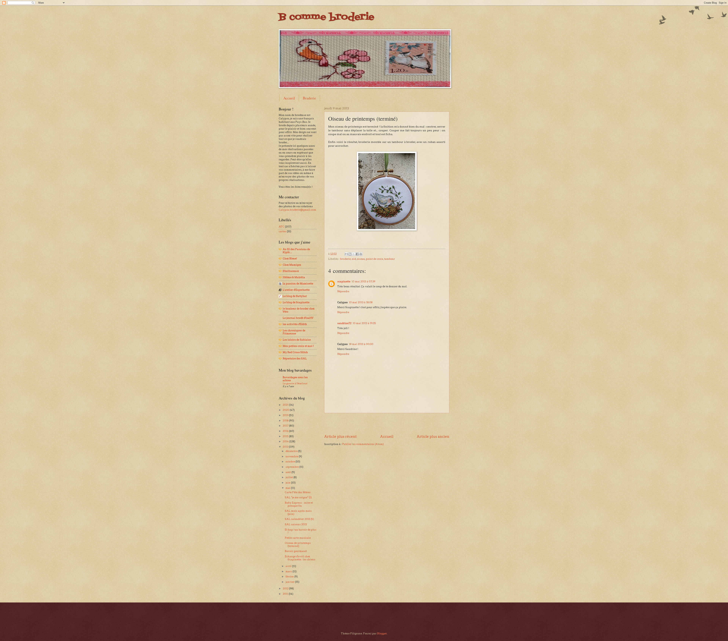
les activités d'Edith (295, 324)
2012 (286, 588)
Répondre (343, 291)
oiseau (361, 259)
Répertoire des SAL (295, 358)
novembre (292, 456)
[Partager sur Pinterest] (361, 254)
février (290, 576)
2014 (286, 441)
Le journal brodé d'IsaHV (298, 318)
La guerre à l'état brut (295, 383)
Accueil (289, 98)
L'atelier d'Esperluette (296, 289)
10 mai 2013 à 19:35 (364, 323)
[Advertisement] (386, 423)
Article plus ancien (433, 437)
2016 (286, 431)
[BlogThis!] (350, 254)
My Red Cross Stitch (295, 352)
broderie (345, 259)
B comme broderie (326, 17)
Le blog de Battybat (295, 296)
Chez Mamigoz (292, 264)
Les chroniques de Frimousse (294, 332)
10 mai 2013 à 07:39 (363, 281)
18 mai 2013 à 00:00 (361, 344)
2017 (286, 425)
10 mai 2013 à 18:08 (361, 302)
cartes (282, 231)
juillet (289, 477)
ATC (281, 226)
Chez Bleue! (290, 258)
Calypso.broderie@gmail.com (297, 209)
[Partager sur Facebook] (357, 254)
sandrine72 (344, 323)
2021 (286, 404)
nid (354, 259)
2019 (286, 415)
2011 (286, 593)
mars (289, 571)
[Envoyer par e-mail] (346, 254)
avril (289, 566)
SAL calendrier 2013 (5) (299, 519)
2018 (286, 420)
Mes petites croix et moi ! (298, 346)
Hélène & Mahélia (294, 277)
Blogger (382, 633)
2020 (286, 410)
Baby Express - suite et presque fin (299, 504)
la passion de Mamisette (298, 283)
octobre (291, 461)
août (289, 472)
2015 (286, 436)
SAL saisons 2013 (296, 524)
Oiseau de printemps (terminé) (298, 544)
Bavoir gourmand (296, 551)
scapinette (343, 281)
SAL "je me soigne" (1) (298, 497)
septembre (292, 466)
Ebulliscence (291, 271)
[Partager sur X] (353, 254)
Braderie (309, 98)
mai (288, 488)
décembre (292, 451)
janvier (290, 581)
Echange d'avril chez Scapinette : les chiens (300, 558)
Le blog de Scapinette (296, 302)
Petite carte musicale (298, 537)
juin (288, 482)
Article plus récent (340, 437)
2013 (286, 446)
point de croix (374, 259)
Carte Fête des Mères (298, 492)
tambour (389, 259)
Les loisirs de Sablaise (297, 339)
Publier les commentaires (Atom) (363, 444)
